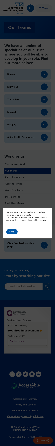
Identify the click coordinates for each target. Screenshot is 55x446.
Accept (12, 232)
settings (42, 220)
